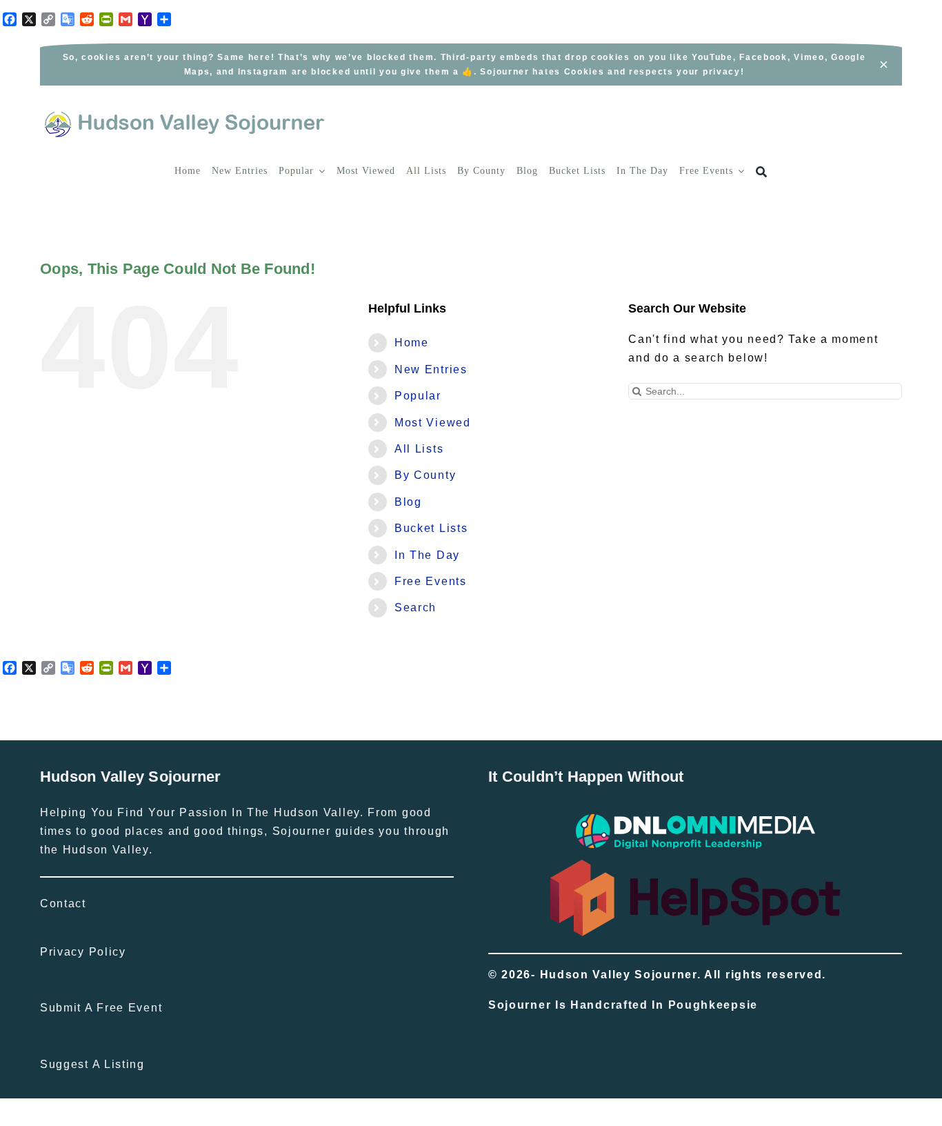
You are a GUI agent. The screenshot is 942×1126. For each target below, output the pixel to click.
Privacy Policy (83, 952)
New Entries (431, 369)
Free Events (430, 581)
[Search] (762, 172)
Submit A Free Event (101, 1008)
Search (415, 607)
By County (425, 475)
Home (411, 342)
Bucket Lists (431, 528)
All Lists (418, 449)
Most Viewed (432, 422)
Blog (408, 502)
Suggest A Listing (92, 1064)
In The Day (427, 555)
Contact (63, 903)
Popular (417, 396)
